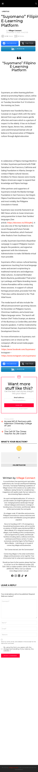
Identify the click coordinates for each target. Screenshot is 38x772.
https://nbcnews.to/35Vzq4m (19, 223)
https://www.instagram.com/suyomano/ (18, 356)
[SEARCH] (36, 3)
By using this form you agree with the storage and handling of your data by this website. (18, 649)
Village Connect (13, 767)
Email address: (19, 397)
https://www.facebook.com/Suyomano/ (18, 349)
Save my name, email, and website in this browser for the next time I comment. (18, 642)
